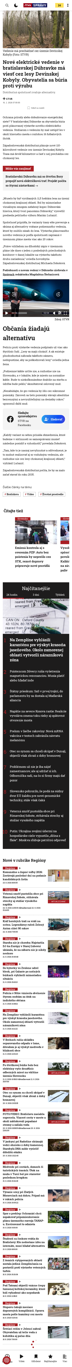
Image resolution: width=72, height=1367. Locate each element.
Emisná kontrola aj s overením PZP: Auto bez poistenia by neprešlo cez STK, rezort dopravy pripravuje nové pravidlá (33, 557)
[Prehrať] (7, 313)
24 (59, 5)
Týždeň (60, 594)
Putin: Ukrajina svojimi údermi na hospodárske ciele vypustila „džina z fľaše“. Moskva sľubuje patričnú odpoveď (38, 835)
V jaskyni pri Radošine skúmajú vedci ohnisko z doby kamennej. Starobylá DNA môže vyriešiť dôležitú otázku (23, 1147)
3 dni (36, 594)
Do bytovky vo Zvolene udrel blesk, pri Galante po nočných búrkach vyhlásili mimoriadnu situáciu (22, 973)
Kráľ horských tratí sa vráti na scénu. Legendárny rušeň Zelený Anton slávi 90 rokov (23, 924)
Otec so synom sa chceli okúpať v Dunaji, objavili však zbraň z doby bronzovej (38, 753)
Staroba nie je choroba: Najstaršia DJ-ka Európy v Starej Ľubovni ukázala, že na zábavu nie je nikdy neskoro (24, 948)
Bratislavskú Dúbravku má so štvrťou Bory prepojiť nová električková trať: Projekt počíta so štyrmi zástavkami (36, 181)
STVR (9, 98)
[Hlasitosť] (54, 313)
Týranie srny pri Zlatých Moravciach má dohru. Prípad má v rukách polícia (23, 1195)
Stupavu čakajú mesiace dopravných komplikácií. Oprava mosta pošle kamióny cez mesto (23, 1310)
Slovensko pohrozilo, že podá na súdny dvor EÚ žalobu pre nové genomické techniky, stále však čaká (36, 795)
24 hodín (11, 594)
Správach (9, 274)
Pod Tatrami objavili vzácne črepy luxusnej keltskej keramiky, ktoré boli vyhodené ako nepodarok (24, 1289)
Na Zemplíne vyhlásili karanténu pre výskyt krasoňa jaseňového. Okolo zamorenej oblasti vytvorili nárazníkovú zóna (38, 649)
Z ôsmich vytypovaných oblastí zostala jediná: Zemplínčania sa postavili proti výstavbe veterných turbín (24, 1265)
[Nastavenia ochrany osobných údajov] (7, 1360)
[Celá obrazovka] (65, 313)
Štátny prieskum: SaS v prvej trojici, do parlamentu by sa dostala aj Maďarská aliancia (36, 695)
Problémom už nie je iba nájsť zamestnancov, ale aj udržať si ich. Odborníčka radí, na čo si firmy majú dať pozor (37, 773)
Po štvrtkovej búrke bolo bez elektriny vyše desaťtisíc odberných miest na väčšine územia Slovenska (20, 1070)
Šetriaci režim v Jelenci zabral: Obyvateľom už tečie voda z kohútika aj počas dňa (22, 1332)
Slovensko (22, 518)
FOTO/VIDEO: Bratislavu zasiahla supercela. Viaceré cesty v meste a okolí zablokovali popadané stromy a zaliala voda (24, 1119)
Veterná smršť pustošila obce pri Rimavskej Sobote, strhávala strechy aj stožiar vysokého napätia (36, 815)
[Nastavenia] (60, 313)
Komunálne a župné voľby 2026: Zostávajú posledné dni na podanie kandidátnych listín (24, 875)
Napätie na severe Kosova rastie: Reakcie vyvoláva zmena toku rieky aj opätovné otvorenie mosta (38, 715)
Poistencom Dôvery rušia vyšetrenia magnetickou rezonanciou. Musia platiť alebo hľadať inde (37, 675)
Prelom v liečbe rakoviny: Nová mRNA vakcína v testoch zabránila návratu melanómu (36, 735)
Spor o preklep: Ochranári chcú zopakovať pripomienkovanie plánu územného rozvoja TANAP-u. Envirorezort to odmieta (23, 1219)
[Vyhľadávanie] (7, 5)
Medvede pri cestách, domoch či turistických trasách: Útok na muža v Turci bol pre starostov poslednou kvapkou (23, 1172)
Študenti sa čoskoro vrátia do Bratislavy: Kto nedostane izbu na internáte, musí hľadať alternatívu (24, 1242)
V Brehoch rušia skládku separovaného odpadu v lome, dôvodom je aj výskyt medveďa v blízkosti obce (23, 1045)
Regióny (10, 868)
